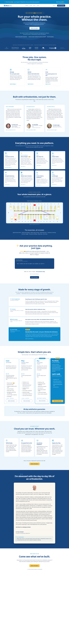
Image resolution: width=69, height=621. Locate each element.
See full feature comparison (41, 398)
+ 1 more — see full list (10, 398)
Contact (38, 5)
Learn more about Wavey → (34, 273)
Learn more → (23, 166)
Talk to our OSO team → (29, 338)
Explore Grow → (48, 84)
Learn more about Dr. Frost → (11, 129)
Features (26, 5)
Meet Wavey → (60, 2)
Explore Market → (31, 84)
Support (54, 5)
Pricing (31, 5)
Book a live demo (61, 5)
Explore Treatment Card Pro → (34, 224)
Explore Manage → (13, 84)
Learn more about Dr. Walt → (31, 129)
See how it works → (8, 167)
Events (34, 5)
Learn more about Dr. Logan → (52, 129)
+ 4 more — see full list (25, 398)
